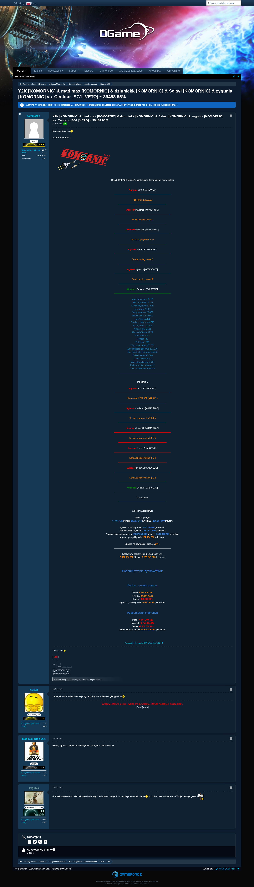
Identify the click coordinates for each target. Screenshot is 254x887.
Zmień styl (208, 868)
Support (73, 70)
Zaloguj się (19, 3)
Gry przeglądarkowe (131, 70)
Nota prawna (21, 868)
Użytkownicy (55, 70)
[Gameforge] (127, 872)
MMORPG (155, 70)
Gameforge (106, 70)
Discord (88, 70)
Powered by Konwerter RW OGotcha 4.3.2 (142, 643)
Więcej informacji (169, 105)
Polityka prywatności (61, 868)
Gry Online (173, 70)
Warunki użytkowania (39, 868)
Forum (21, 70)
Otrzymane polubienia (30, 150)
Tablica (38, 70)
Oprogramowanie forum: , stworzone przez (127, 881)
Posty (23, 153)
